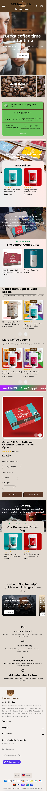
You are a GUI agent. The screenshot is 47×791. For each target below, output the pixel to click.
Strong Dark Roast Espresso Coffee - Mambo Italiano (30, 191)
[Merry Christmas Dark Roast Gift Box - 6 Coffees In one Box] (12, 258)
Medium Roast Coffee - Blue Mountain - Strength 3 (12, 191)
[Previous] (20, 334)
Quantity (6, 483)
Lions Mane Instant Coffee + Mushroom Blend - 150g (11, 323)
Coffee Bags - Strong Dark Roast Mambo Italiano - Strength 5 (31, 555)
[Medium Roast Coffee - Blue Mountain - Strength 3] (13, 177)
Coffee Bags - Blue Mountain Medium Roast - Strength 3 (13, 555)
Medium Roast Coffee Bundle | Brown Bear (31, 373)
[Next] (25, 334)
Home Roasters (23, 344)
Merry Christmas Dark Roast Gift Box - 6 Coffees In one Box (12, 271)
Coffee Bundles (9, 344)
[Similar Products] (18, 303)
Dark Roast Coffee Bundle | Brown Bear (12, 373)
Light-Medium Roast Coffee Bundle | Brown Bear (33, 325)
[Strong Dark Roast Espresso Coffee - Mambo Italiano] (33, 177)
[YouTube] (20, 755)
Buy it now (33, 495)
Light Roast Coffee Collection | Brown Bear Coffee (20, 296)
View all (23, 591)
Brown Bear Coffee (22, 788)
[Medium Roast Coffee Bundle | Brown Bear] (33, 358)
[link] (23, 695)
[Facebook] (4, 755)
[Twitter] (8, 755)
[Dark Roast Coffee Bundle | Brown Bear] (12, 358)
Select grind (7, 472)
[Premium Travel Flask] (33, 258)
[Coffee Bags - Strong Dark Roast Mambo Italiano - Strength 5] (33, 541)
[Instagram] (12, 755)
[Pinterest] (16, 755)
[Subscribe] (43, 749)
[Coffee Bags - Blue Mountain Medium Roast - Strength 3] (13, 541)
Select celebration (10, 462)
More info (23, 133)
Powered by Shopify (36, 788)
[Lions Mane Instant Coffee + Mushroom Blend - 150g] (12, 310)
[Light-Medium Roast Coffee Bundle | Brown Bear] (33, 310)
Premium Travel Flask (31, 270)
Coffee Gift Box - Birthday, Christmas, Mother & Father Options (18, 445)
